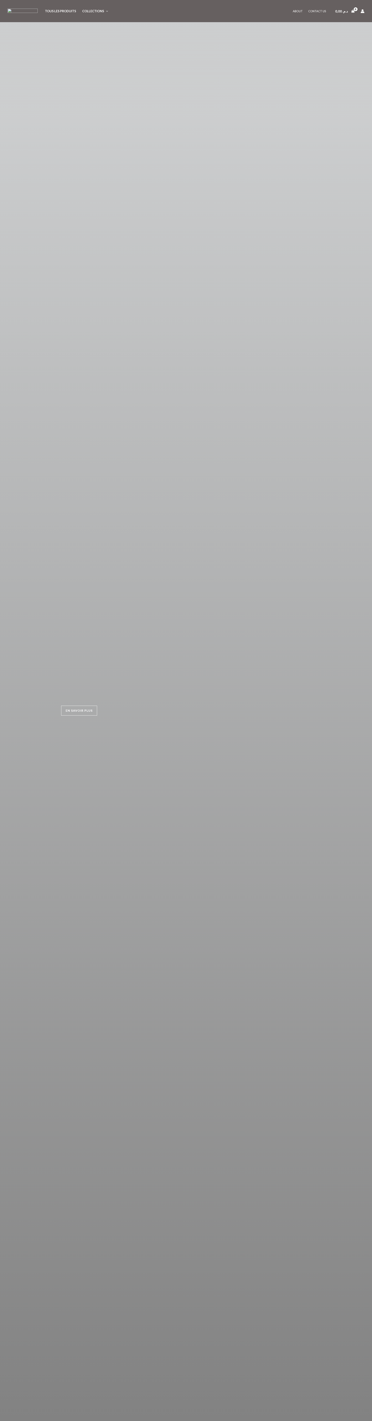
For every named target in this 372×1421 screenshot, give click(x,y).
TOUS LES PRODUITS (60, 11)
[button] (79, 711)
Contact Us (317, 11)
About (298, 11)
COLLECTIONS (93, 11)
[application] (106, 11)
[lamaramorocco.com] (23, 11)
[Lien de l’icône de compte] (362, 11)
